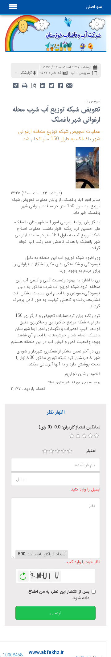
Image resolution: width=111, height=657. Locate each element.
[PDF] (33, 85)
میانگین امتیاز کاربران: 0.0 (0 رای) (69, 427)
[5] (69, 451)
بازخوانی (23, 574)
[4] (63, 451)
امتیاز (91, 451)
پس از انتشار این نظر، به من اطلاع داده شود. (58, 594)
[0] (72, 436)
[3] (57, 451)
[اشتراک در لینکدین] (42, 85)
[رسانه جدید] (87, 167)
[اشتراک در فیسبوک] (60, 85)
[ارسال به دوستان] (69, 85)
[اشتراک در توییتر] (51, 85)
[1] (45, 451)
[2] (51, 451)
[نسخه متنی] (24, 85)
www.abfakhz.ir (46, 652)
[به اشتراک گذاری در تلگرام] (15, 85)
